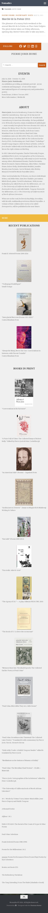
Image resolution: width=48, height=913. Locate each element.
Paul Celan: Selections (10, 834)
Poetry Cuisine (8, 15)
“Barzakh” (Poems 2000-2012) (13, 539)
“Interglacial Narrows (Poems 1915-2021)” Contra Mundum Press (17, 318)
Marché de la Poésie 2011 (16, 19)
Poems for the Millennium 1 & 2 (14, 849)
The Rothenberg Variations (12, 875)
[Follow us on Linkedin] (32, 46)
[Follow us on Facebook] (20, 46)
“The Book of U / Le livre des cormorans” (17, 632)
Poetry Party (21, 15)
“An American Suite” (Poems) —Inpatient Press (19, 472)
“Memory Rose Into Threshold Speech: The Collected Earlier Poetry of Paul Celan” (22, 669)
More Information (9, 97)
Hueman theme (36, 905)
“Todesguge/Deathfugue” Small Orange (11, 285)
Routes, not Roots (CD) (10, 867)
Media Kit (21, 97)
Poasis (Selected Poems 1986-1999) (14, 842)
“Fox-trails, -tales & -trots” (11, 570)
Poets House (6, 95)
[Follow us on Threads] (36, 46)
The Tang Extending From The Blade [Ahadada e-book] (23, 882)
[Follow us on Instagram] (28, 46)
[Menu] (45, 3)
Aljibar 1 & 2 (6, 816)
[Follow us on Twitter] (24, 46)
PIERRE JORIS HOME (24, 54)
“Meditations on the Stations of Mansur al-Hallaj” (20, 760)
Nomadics (6, 3)
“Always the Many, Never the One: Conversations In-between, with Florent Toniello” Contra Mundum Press (21, 353)
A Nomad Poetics (8, 809)
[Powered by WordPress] (16, 905)
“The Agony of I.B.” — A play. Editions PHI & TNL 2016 (22, 601)
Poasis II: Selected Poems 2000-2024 (15, 253)
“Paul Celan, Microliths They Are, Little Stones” (19, 706)
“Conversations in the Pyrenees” (14, 409)
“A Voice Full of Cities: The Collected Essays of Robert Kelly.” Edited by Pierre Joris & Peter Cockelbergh (21, 440)
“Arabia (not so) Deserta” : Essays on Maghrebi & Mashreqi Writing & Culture (24, 509)
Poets (30, 15)
